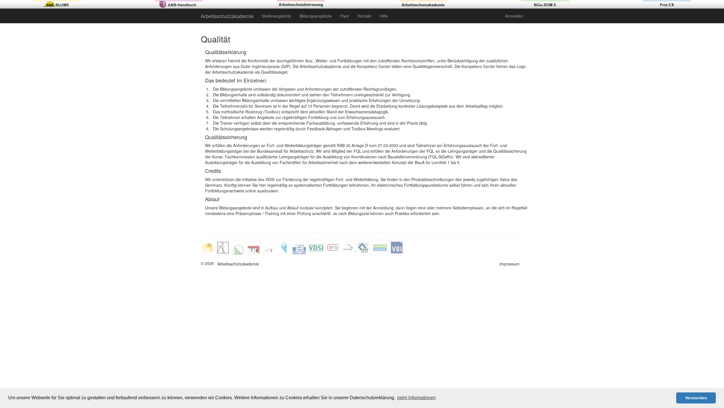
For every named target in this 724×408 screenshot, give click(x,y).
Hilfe (384, 16)
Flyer (344, 16)
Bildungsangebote (315, 16)
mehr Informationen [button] (416, 397)
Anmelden (514, 16)
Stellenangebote (276, 16)
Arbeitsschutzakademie (227, 16)
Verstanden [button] (696, 398)
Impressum (509, 264)
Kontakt (364, 16)
